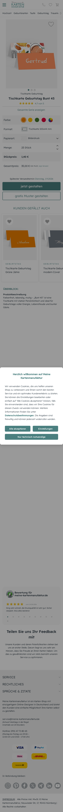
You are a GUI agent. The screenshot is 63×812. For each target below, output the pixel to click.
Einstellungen (45, 428)
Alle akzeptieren (17, 428)
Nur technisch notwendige (31, 437)
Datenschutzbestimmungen (19, 415)
